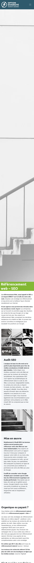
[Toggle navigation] (30, 4)
